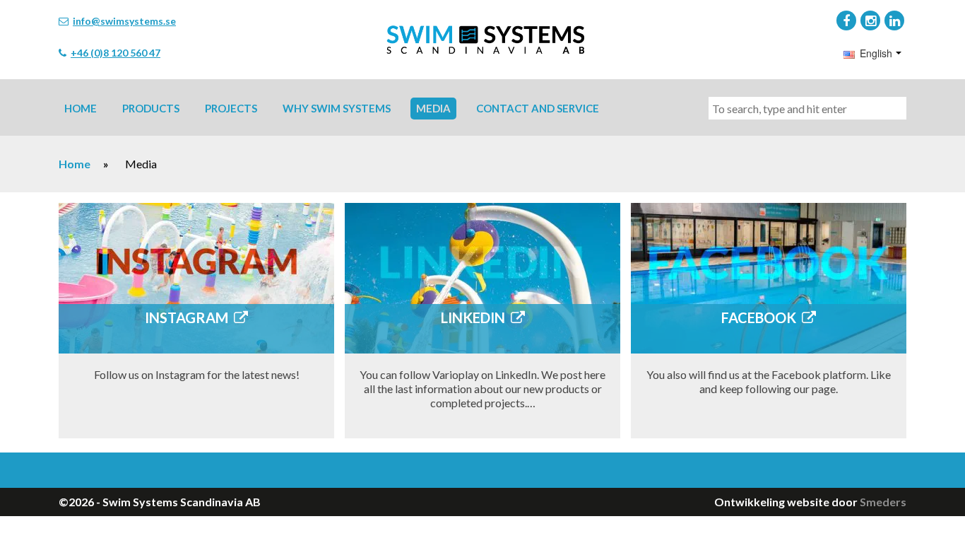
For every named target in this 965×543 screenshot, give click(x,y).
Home (74, 163)
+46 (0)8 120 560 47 (115, 53)
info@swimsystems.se (124, 21)
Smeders (883, 501)
